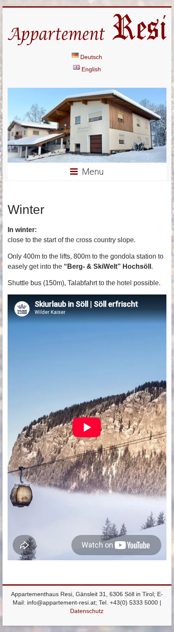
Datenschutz (86, 611)
